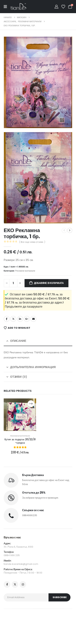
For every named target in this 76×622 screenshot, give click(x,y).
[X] (15, 584)
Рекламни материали (25, 270)
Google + (27, 319)
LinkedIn (20, 319)
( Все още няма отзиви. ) (32, 242)
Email (33, 319)
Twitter (13, 319)
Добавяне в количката (49, 283)
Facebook (7, 319)
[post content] (20, 414)
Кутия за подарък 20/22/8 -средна (20, 441)
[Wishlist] (63, 7)
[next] (69, 230)
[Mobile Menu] (7, 7)
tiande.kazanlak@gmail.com (21, 564)
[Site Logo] (18, 6)
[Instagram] (23, 584)
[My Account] (56, 7)
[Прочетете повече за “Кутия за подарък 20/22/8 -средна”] (30, 403)
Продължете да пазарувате (23, 306)
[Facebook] (7, 584)
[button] (12, 120)
